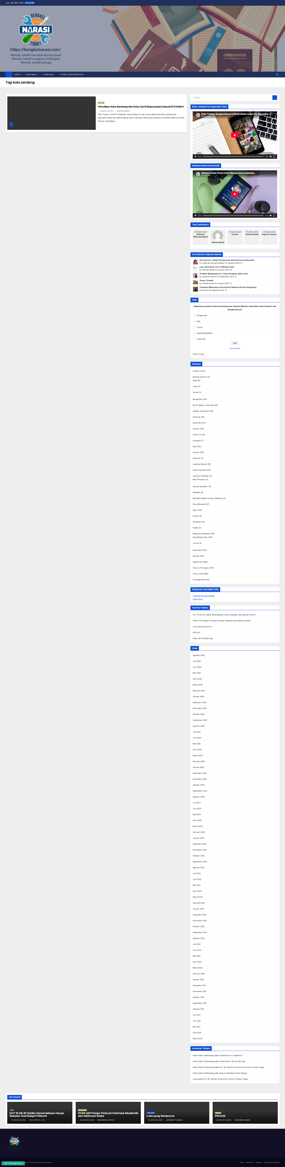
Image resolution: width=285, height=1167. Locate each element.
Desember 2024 (200, 773)
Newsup (37, 1162)
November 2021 (200, 991)
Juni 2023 (197, 879)
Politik (195, 528)
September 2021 (200, 1003)
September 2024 (200, 791)
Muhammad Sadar (242, 1120)
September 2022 (200, 932)
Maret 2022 (198, 968)
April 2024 (197, 820)
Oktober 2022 (199, 926)
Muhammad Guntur (106, 1120)
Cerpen (196, 429)
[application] (235, 135)
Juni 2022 (197, 950)
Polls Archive (198, 354)
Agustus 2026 (199, 655)
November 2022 (200, 920)
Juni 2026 (197, 667)
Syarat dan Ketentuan (71, 75)
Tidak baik (201, 339)
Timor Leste (198, 574)
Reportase (197, 550)
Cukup (199, 327)
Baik (198, 321)
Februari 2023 (199, 903)
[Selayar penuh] (274, 156)
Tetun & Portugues (201, 568)
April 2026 (197, 679)
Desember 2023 (199, 844)
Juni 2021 (197, 1021)
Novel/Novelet (199, 504)
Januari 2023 (198, 909)
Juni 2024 (197, 808)
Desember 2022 (199, 915)
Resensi (196, 556)
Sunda (195, 392)
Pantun (196, 516)
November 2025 (200, 708)
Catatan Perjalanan (201, 411)
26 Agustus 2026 (87, 1120)
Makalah (196, 492)
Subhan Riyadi (252, 234)
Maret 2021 (197, 1038)
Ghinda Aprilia (218, 242)
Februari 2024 (199, 832)
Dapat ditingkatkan (205, 333)
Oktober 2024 (199, 785)
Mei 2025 (197, 744)
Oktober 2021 (198, 997)
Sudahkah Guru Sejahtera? (231, 1055)
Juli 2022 (197, 944)
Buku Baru (31, 75)
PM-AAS (196, 632)
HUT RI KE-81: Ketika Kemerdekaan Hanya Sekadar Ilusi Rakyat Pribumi (224, 615)
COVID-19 (197, 435)
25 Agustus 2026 (224, 1120)
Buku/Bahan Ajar (200, 537)
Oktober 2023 (199, 856)
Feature (196, 452)
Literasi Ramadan (200, 486)
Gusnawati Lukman (174, 1120)
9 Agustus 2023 (107, 111)
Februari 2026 (199, 691)
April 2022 (197, 962)
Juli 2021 (196, 1015)
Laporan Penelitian (201, 476)
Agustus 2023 (199, 867)
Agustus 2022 (199, 938)
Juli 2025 (197, 732)
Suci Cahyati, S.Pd (37, 1120)
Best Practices (199, 479)
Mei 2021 (196, 1027)
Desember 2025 (199, 702)
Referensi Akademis (201, 534)
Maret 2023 (198, 897)
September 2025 (200, 720)
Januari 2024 (198, 838)
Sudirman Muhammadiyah (213, 263)
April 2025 (197, 749)
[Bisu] (271, 156)
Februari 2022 (199, 974)
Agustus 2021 (198, 1009)
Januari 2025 (198, 767)
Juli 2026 (197, 661)
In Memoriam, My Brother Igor (232, 1061)
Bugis (195, 380)
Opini (195, 510)
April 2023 (197, 891)
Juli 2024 (197, 803)
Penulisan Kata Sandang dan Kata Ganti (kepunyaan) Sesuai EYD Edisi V (141, 106)
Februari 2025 (199, 761)
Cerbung (196, 417)
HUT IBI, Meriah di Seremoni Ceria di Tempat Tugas (241, 1067)
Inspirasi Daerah (269, 234)
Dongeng (197, 440)
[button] (273, 74)
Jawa (195, 386)
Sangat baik (202, 315)
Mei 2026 (197, 673)
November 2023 (200, 850)
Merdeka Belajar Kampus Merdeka (208, 498)
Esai (194, 446)
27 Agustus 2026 (18, 1120)
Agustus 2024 (199, 797)
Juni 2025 (197, 738)
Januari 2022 (198, 979)
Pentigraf (197, 522)
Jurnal (195, 543)
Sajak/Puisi (197, 562)
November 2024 (200, 779)
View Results (235, 348)
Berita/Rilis (197, 399)
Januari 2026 (198, 696)
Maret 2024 (198, 826)
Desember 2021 (199, 985)
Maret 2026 (198, 685)
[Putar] (195, 156)
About (18, 75)
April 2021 (197, 1032)
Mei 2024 (197, 814)
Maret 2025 (198, 755)
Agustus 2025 (199, 726)
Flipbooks (48, 75)
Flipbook (196, 458)
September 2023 (200, 862)
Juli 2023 (197, 873)
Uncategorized (199, 579)
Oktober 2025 (199, 714)
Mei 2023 (197, 885)
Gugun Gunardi (123, 111)
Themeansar (47, 1162)
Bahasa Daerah (199, 377)
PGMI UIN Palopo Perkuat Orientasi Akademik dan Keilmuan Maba (222, 621)
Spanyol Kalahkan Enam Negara (233, 1073)
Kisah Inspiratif (199, 470)
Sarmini (234, 234)
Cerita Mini (197, 423)
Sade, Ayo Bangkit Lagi (203, 638)
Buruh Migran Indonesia (203, 405)
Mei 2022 (197, 956)
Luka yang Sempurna (202, 626)
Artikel (101, 102)
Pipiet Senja (198, 599)
